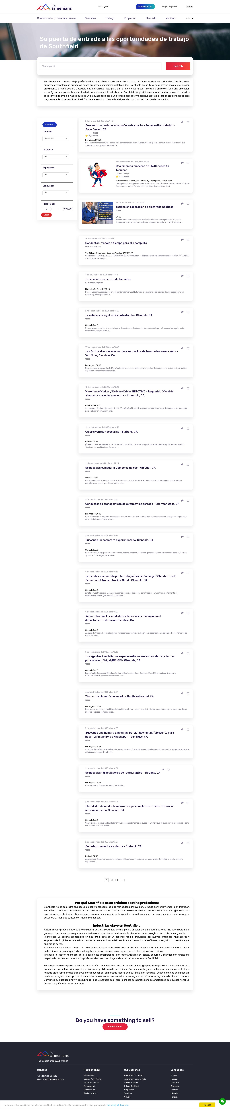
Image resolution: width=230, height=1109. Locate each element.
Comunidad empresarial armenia (56, 18)
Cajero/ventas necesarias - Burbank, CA (111, 431)
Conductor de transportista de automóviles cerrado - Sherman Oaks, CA (132, 503)
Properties (129, 1090)
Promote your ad (91, 1083)
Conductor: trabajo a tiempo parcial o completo (116, 243)
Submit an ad (115, 1026)
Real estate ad (90, 1093)
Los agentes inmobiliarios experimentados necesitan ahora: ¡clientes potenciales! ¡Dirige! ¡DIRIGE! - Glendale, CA (130, 658)
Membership (89, 1075)
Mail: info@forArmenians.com (50, 1079)
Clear (46, 215)
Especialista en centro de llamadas (108, 279)
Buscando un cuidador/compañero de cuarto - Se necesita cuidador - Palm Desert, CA (130, 127)
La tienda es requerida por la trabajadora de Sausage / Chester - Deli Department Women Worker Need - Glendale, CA (130, 578)
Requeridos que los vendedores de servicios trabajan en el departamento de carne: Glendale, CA (123, 618)
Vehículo (171, 18)
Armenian (175, 1083)
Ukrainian (175, 1093)
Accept (207, 1104)
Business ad (89, 1090)
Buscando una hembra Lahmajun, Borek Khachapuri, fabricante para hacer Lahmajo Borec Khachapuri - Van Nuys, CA (129, 734)
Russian (174, 1079)
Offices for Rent (131, 1086)
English (174, 1075)
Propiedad (130, 18)
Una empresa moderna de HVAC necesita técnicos (142, 168)
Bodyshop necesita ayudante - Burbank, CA (113, 846)
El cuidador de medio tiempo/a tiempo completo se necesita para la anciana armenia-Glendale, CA (129, 808)
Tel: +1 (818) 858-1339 (47, 1076)
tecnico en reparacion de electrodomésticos (144, 206)
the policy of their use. (118, 1105)
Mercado (151, 18)
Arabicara (175, 1086)
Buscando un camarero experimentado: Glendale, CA (119, 540)
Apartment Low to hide (135, 1079)
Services (128, 1093)
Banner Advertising (92, 1079)
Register (173, 7)
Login (164, 7)
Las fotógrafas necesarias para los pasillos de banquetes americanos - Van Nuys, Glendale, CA (131, 353)
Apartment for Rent (133, 1075)
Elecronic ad (89, 1086)
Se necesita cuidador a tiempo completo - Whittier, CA (120, 467)
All (46, 157)
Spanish (174, 1090)
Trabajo (109, 18)
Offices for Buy (131, 1083)
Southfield (49, 139)
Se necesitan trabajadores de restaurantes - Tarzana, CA (122, 772)
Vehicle (127, 1097)
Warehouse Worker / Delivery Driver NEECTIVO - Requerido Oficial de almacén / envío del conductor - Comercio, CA (129, 393)
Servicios (90, 18)
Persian (174, 1097)
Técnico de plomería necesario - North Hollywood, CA (119, 696)
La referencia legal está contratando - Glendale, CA (118, 315)
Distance (49, 124)
